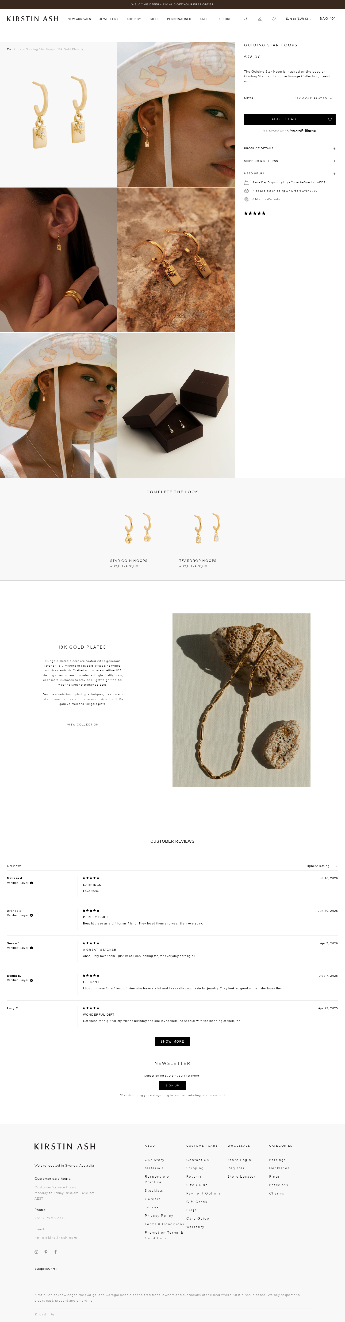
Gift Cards (196, 1202)
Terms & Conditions (164, 1224)
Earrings (277, 1160)
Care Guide (197, 1218)
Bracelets (278, 1185)
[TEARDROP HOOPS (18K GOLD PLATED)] (206, 528)
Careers (153, 1199)
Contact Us (197, 1160)
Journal (152, 1207)
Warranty (195, 1227)
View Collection (83, 724)
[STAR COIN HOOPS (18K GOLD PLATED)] (137, 528)
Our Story (155, 1160)
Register (236, 1168)
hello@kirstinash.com (55, 1238)
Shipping (195, 1168)
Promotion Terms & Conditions (164, 1235)
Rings (274, 1176)
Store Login (239, 1160)
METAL (250, 98)
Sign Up (172, 1085)
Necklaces (279, 1168)
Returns (194, 1176)
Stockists (154, 1190)
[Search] (245, 19)
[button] (330, 119)
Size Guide (197, 1185)
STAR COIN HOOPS (129, 561)
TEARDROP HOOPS (198, 561)
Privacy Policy (159, 1215)
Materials (154, 1168)
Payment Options (203, 1193)
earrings (14, 49)
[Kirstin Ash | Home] (32, 18)
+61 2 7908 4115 (50, 1218)
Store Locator (242, 1176)
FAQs (191, 1210)
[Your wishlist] (273, 19)
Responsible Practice (157, 1179)
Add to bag (284, 119)
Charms (276, 1193)
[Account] (259, 19)
